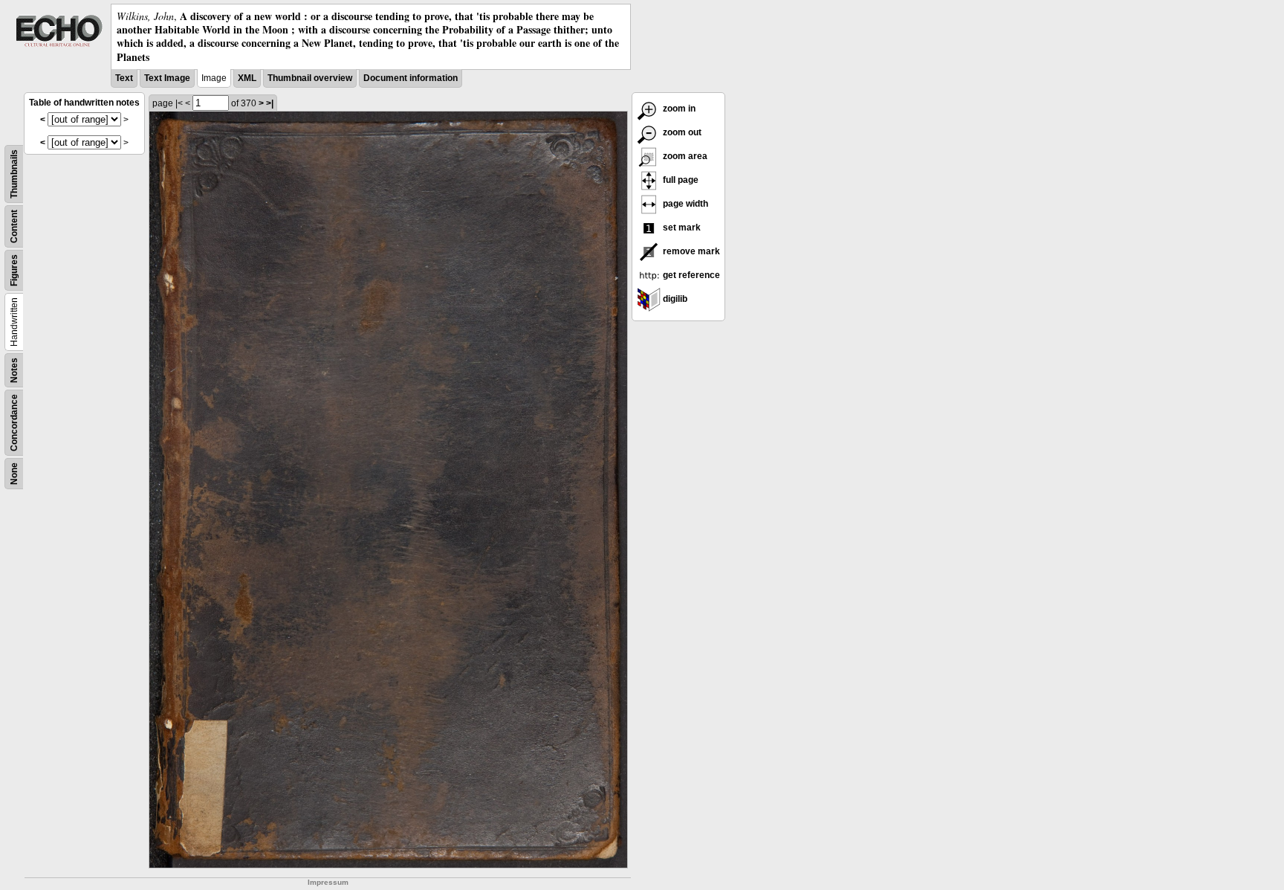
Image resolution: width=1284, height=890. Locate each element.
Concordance (14, 422)
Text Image (167, 78)
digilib (674, 299)
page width (684, 204)
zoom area (684, 156)
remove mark (690, 251)
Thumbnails (14, 174)
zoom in (678, 108)
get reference (690, 275)
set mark (681, 227)
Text (124, 78)
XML (247, 78)
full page (679, 180)
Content (14, 226)
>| (269, 103)
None (14, 473)
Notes (14, 370)
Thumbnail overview (310, 78)
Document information (410, 78)
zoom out (681, 132)
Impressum (328, 882)
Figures (14, 270)
